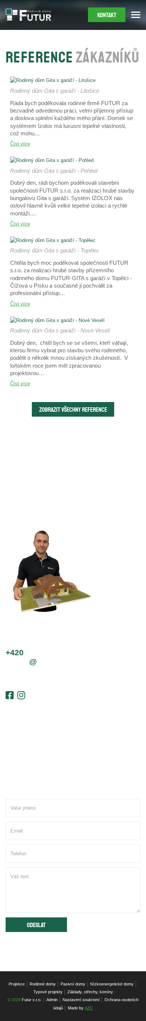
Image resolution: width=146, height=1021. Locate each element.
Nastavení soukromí (81, 999)
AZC (89, 1008)
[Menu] (135, 15)
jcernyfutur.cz (35, 661)
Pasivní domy (73, 984)
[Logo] (28, 15)
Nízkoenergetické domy (112, 984)
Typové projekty (48, 992)
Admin (52, 999)
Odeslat (36, 925)
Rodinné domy (43, 984)
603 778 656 (38, 652)
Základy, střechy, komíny (90, 992)
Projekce (17, 984)
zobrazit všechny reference (73, 410)
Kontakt (106, 15)
